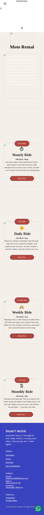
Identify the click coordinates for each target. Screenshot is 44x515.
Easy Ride (22, 143)
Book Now (21, 414)
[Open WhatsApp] (38, 508)
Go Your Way (22, 300)
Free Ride (22, 222)
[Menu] (5, 4)
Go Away (22, 380)
